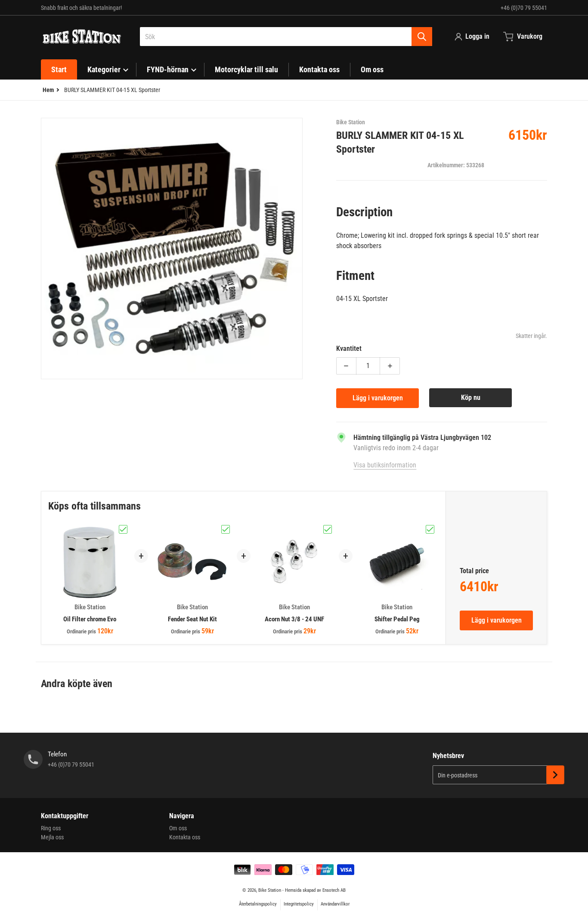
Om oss (178, 828)
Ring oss (51, 828)
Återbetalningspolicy (258, 904)
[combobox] (286, 36)
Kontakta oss (184, 837)
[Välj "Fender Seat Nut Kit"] (225, 529)
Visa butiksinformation (384, 465)
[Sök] (422, 36)
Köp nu (470, 397)
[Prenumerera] (555, 774)
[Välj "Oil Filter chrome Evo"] (123, 529)
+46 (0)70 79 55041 (524, 7)
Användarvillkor (335, 904)
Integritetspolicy (299, 904)
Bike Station (269, 890)
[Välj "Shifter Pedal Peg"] (430, 529)
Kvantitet (349, 348)
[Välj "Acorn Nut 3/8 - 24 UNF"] (327, 529)
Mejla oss (52, 837)
